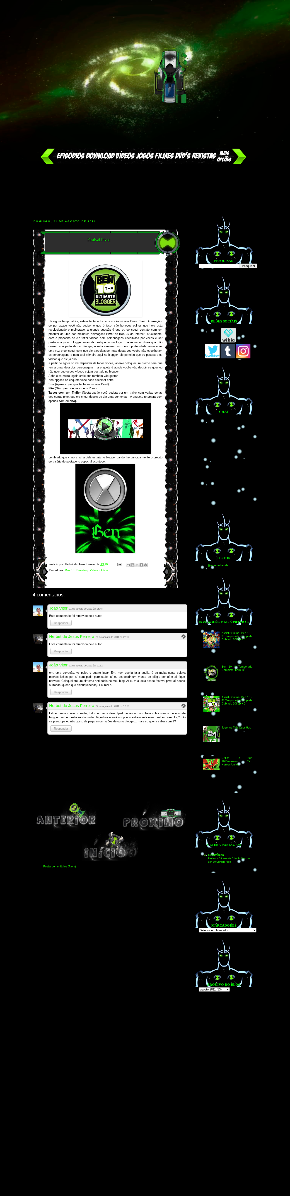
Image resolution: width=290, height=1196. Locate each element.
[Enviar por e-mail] (128, 565)
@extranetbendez (219, 565)
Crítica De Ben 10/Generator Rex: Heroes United (237, 761)
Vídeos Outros (98, 570)
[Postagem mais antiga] (153, 829)
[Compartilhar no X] (137, 565)
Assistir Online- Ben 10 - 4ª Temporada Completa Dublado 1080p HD (237, 700)
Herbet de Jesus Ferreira (71, 636)
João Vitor (58, 608)
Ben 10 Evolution (76, 570)
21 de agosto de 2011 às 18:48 (86, 608)
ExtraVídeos (216, 855)
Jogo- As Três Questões (236, 727)
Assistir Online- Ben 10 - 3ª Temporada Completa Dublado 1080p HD (237, 636)
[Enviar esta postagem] (119, 564)
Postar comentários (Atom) (59, 866)
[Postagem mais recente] (66, 829)
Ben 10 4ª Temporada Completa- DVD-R (237, 668)
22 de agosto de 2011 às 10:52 (86, 665)
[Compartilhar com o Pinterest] (145, 565)
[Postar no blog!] (132, 565)
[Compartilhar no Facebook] (141, 565)
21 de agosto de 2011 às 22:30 (112, 637)
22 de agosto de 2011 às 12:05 (112, 706)
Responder (61, 623)
